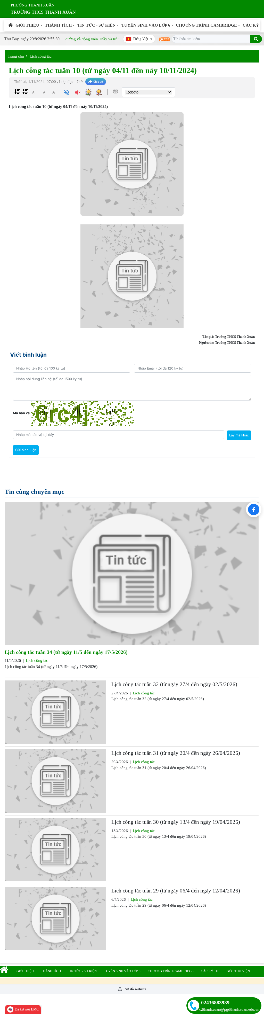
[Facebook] (253, 509)
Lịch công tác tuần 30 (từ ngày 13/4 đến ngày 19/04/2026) (175, 822)
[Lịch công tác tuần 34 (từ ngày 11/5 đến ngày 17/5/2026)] (132, 573)
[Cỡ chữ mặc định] (44, 92)
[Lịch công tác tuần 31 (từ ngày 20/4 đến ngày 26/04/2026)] (55, 780)
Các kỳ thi (210, 971)
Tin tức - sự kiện (96, 25)
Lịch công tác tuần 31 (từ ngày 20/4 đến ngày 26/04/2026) (175, 753)
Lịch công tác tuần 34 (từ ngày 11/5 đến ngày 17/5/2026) (66, 652)
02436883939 (215, 1002)
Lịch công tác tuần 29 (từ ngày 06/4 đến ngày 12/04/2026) (175, 891)
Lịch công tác (41, 56)
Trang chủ (16, 56)
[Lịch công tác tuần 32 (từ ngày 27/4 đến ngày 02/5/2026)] (55, 712)
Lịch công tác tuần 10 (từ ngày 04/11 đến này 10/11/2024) (103, 70)
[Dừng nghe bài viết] (77, 93)
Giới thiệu (27, 25)
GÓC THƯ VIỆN (238, 971)
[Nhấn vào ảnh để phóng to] (132, 276)
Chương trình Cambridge (206, 25)
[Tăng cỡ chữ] (54, 92)
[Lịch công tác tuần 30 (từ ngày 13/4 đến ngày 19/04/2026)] (55, 849)
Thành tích (58, 25)
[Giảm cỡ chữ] (34, 92)
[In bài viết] (115, 91)
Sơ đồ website (135, 989)
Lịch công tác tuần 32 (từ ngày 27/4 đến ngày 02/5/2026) (174, 684)
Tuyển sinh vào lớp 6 (145, 25)
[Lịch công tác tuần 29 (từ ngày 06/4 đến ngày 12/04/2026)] (55, 918)
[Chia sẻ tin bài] (95, 81)
